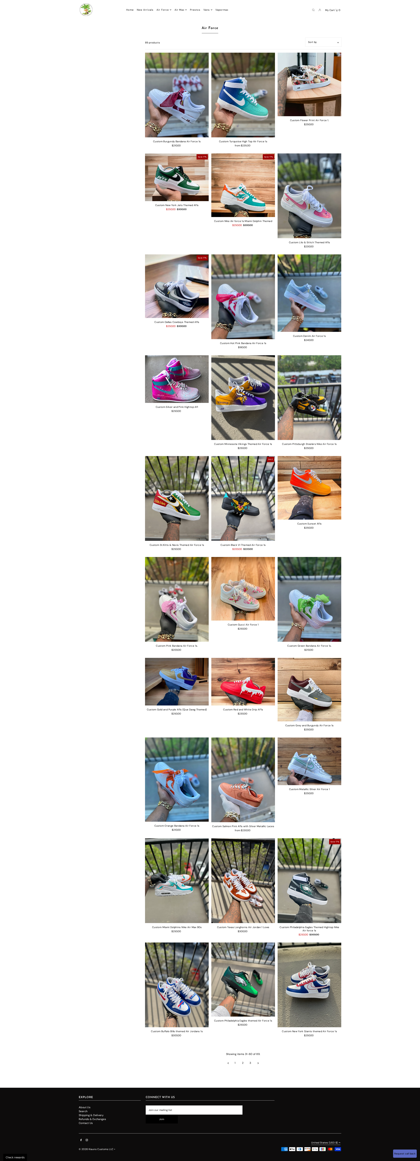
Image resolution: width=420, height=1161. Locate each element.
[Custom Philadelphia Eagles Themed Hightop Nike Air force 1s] (309, 880)
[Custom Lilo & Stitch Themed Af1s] (309, 195)
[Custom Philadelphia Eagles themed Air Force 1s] (243, 980)
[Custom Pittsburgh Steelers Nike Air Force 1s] (309, 397)
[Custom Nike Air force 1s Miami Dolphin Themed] (243, 185)
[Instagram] (87, 1140)
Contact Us (86, 1123)
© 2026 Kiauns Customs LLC (96, 1149)
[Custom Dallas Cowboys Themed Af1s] (177, 286)
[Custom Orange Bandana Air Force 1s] (177, 779)
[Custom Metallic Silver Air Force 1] (309, 761)
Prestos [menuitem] (195, 9)
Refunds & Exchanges (92, 1119)
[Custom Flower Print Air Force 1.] (309, 84)
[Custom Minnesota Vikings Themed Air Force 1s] (243, 397)
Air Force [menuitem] (163, 9)
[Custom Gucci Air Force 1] (243, 589)
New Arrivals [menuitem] (145, 9)
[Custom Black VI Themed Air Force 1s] (243, 498)
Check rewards (15, 1157)
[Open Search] (313, 10)
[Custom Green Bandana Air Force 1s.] (309, 599)
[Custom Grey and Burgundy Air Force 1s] (309, 689)
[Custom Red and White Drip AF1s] (243, 681)
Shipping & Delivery (91, 1115)
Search (83, 1111)
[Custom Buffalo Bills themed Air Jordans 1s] (177, 985)
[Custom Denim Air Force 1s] (309, 293)
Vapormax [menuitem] (221, 9)
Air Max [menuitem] (179, 9)
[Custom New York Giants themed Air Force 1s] (309, 985)
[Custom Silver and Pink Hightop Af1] (177, 379)
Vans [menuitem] (206, 9)
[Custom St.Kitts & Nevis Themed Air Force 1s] (177, 498)
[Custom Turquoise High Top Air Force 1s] (243, 95)
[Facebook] (81, 1140)
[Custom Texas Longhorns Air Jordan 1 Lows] (243, 880)
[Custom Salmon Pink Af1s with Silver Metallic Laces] (243, 779)
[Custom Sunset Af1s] (309, 488)
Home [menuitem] (130, 9)
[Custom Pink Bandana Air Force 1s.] (177, 599)
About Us (84, 1107)
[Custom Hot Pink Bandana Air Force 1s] (243, 296)
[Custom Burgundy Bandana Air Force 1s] (177, 95)
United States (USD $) (324, 1142)
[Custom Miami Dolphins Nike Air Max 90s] (177, 880)
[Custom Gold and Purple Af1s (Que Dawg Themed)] (177, 681)
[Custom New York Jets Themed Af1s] (177, 177)
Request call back (405, 1153)
